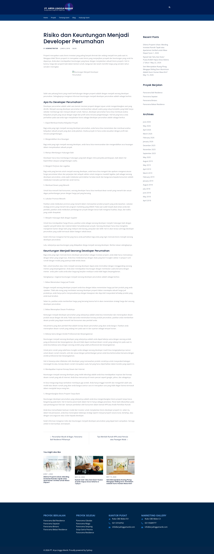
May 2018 (147, 196)
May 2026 (147, 126)
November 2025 (149, 149)
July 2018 (146, 189)
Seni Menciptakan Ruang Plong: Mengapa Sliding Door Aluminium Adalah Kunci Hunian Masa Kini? (119, 482)
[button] (170, 7)
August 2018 (148, 185)
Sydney (89, 550)
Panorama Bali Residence (152, 92)
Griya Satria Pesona (84, 529)
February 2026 (148, 137)
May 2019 (147, 165)
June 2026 (147, 122)
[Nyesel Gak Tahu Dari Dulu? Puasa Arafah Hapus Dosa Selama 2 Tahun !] (89, 465)
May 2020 (147, 157)
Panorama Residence (85, 532)
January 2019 (148, 181)
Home (45, 18)
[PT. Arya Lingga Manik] (58, 7)
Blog (74, 18)
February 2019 (148, 177)
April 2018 (147, 200)
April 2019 (147, 169)
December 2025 (149, 145)
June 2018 (147, 193)
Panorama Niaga (83, 523)
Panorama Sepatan (150, 96)
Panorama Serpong (84, 526)
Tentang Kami (64, 18)
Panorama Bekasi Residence (154, 104)
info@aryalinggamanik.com (123, 527)
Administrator (52, 48)
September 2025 (149, 153)
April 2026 (147, 130)
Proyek (53, 18)
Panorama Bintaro (150, 100)
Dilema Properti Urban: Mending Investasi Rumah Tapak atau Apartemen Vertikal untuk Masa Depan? (56, 479)
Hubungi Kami (84, 18)
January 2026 (148, 141)
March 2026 (147, 134)
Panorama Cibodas (84, 520)
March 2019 (147, 173)
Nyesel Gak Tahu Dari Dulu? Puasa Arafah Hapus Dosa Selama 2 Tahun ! (89, 482)
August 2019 (148, 161)
